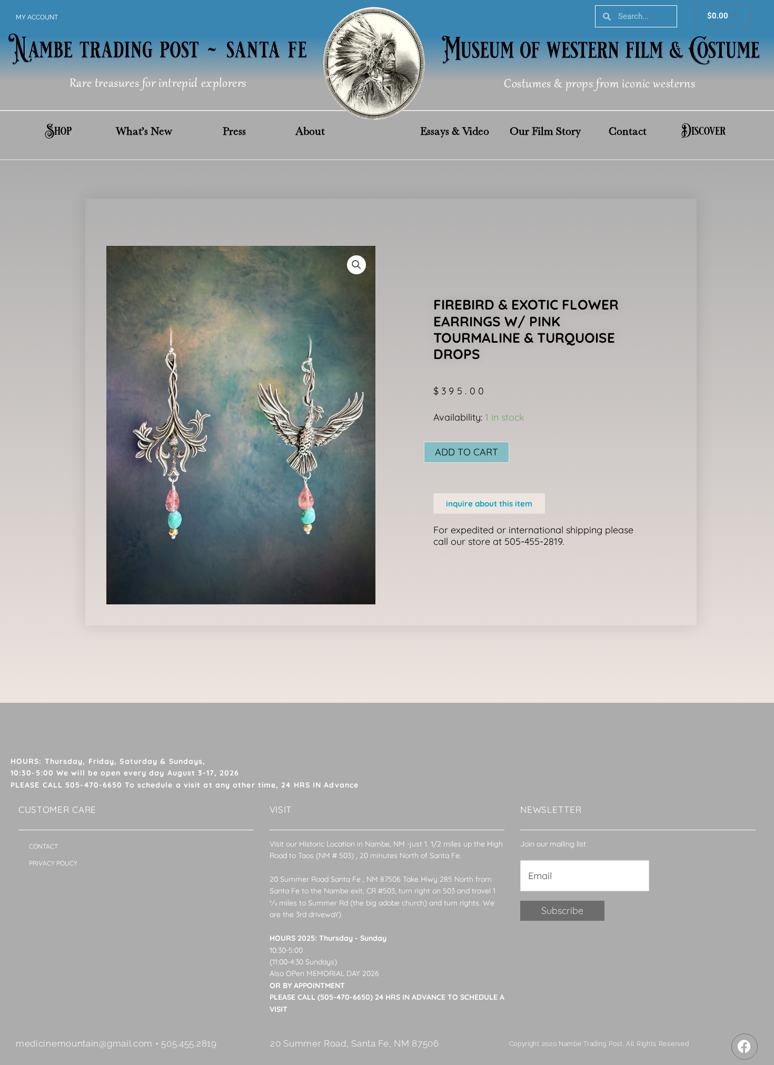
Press (234, 131)
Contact (628, 131)
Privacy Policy (53, 863)
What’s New (144, 131)
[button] (356, 264)
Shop (58, 131)
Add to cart (466, 452)
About (310, 131)
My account (37, 17)
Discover (703, 131)
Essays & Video (454, 131)
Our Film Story (545, 131)
